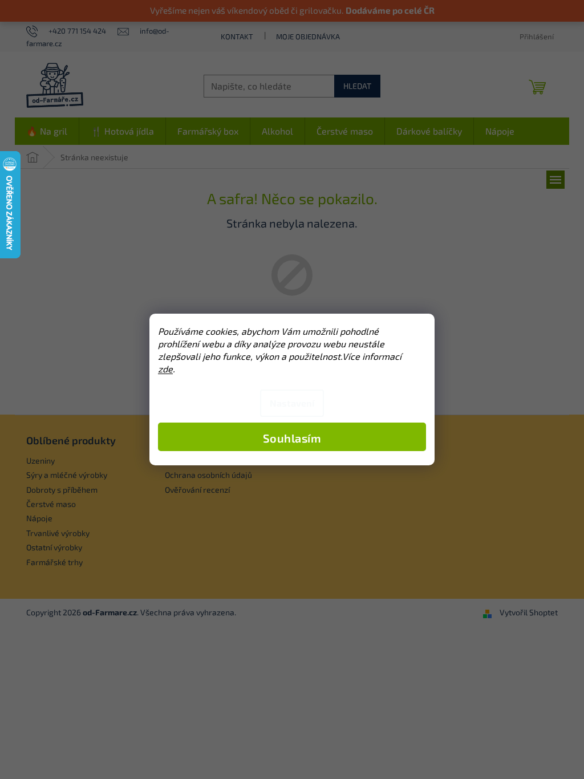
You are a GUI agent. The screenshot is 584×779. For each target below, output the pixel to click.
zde (165, 368)
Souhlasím (292, 438)
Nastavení (292, 402)
